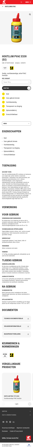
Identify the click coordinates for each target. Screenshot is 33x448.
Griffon (4, 411)
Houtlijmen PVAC (10, 6)
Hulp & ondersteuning (9, 415)
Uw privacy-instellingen (8, 428)
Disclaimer (5, 431)
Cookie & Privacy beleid (16, 431)
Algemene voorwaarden (23, 428)
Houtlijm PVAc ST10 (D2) (11, 396)
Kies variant (6, 78)
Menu (5, 123)
